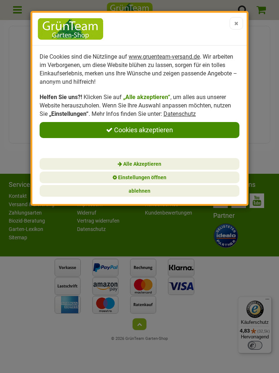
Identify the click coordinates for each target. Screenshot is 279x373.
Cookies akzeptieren (143, 130)
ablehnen (139, 191)
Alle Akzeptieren (141, 164)
